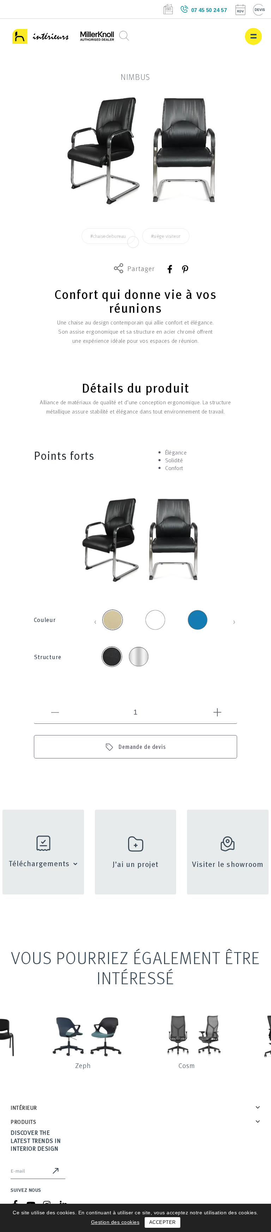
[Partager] (170, 269)
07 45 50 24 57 (209, 10)
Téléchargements (39, 863)
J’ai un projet (136, 863)
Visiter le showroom (228, 863)
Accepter (162, 1222)
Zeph (83, 1065)
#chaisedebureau (108, 236)
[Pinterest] (184, 269)
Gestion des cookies (115, 1222)
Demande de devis (142, 746)
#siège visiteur (166, 236)
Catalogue (168, 9)
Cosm (187, 1065)
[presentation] (95, 621)
